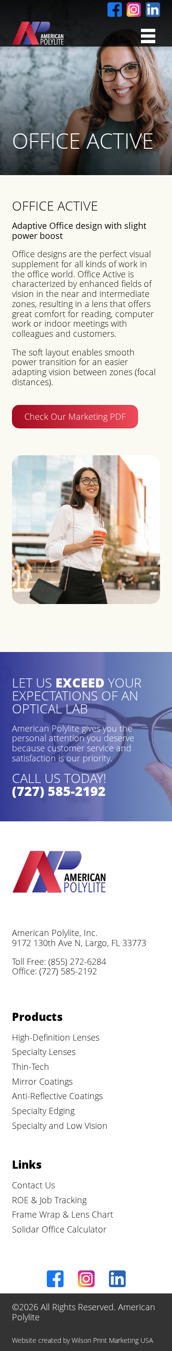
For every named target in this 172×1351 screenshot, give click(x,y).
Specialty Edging (43, 1110)
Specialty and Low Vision (60, 1125)
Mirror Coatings (42, 1081)
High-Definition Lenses (55, 1037)
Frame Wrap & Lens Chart (62, 1214)
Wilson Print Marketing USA (112, 1340)
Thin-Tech (30, 1066)
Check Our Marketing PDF (75, 416)
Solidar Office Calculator (59, 1229)
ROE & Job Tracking (49, 1200)
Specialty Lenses (43, 1051)
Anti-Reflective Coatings (57, 1096)
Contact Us (33, 1185)
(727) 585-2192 (59, 790)
